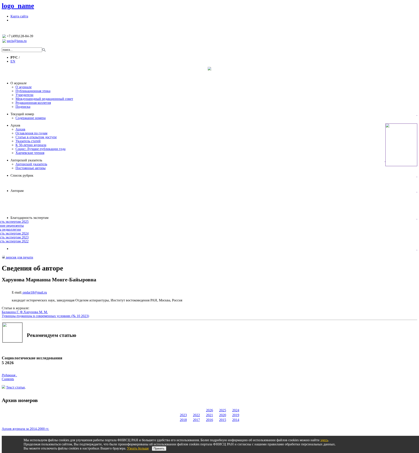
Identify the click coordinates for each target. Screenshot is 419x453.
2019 (235, 415)
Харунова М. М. (36, 312)
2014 (235, 420)
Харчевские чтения (29, 153)
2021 (209, 415)
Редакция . (9, 375)
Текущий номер (22, 114)
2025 (222, 410)
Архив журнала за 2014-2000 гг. (25, 429)
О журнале (18, 83)
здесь (324, 440)
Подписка (22, 106)
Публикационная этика (32, 91)
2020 (222, 415)
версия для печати (19, 257)
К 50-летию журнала (30, 145)
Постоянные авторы (30, 168)
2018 (183, 420)
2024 (235, 410)
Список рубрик (21, 175)
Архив (15, 125)
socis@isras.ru (17, 41)
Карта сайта (19, 16)
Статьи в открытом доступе (36, 137)
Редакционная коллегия (33, 103)
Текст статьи (15, 387)
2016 (209, 420)
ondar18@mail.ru (34, 292)
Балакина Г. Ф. (13, 312)
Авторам (17, 191)
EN (12, 61)
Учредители (24, 95)
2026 (209, 410)
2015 (222, 420)
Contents (8, 379)
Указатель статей (28, 141)
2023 (183, 415)
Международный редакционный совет (44, 99)
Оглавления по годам (31, 133)
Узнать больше (138, 448)
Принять (159, 448)
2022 (196, 415)
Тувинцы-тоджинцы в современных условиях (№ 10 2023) (45, 316)
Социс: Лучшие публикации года (40, 149)
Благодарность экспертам (29, 218)
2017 (196, 420)
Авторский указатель (26, 160)
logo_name (18, 6)
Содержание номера (30, 118)
